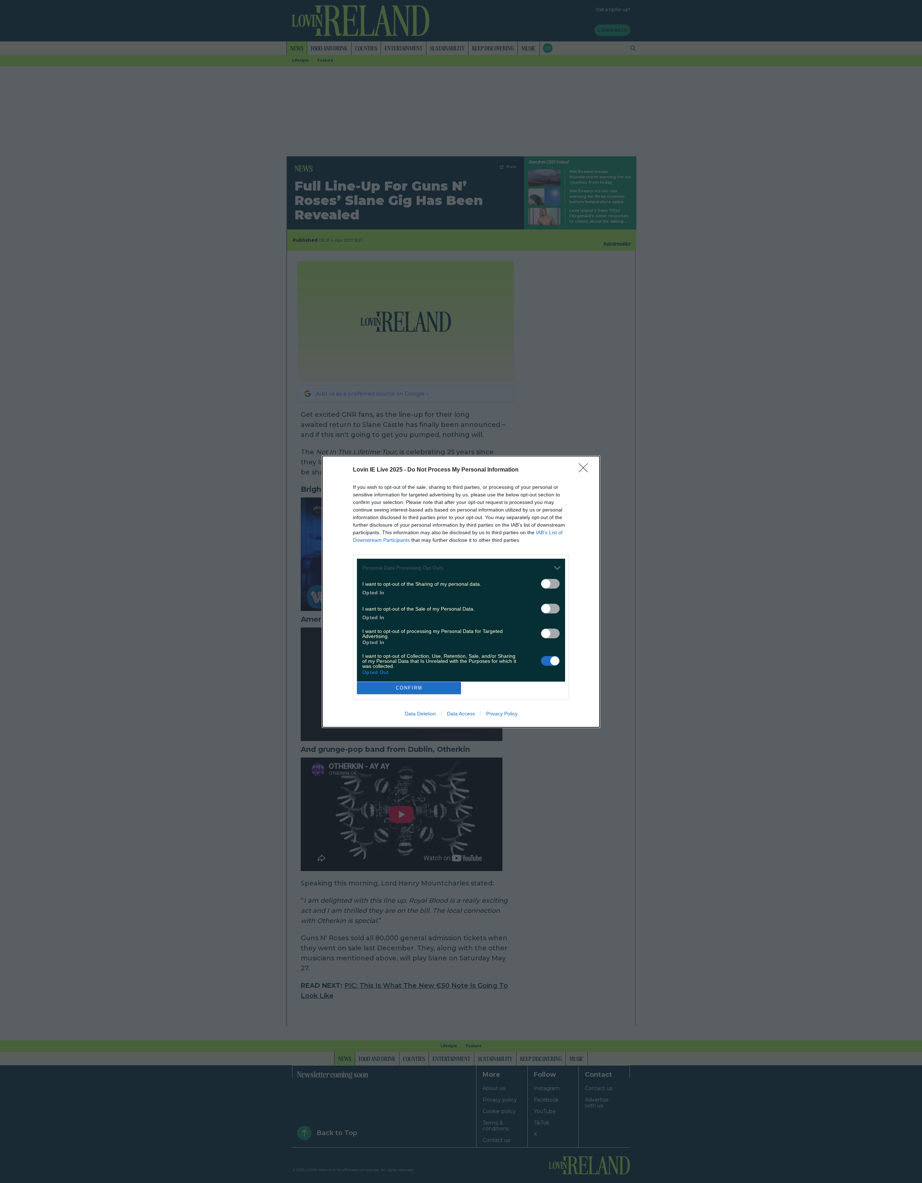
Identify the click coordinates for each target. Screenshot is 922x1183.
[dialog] (461, 591)
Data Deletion (420, 714)
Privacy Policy (502, 714)
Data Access (461, 714)
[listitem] (461, 568)
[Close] (585, 470)
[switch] (550, 584)
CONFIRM (409, 688)
